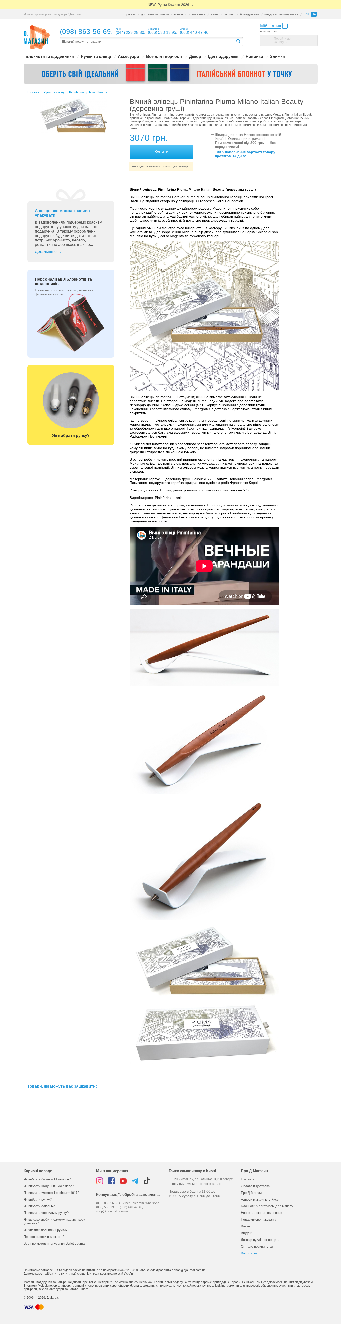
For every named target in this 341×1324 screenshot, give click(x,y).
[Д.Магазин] (37, 37)
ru (307, 14)
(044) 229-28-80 (128, 1270)
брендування (249, 14)
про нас (130, 14)
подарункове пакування (281, 14)
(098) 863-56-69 (85, 31)
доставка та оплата (155, 14)
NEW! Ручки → (171, 5)
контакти (180, 14)
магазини (198, 14)
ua (314, 14)
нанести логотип (223, 14)
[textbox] (147, 42)
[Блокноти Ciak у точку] (171, 74)
